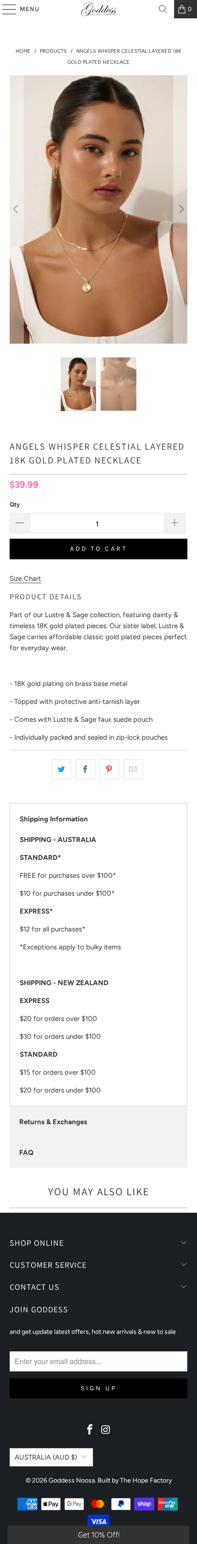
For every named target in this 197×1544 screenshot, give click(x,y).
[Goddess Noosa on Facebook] (90, 1430)
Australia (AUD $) (46, 1457)
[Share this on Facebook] (85, 769)
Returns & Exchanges (53, 1122)
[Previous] (16, 209)
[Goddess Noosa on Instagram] (106, 1430)
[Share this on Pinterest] (109, 769)
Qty (15, 504)
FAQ (26, 1152)
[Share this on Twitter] (61, 769)
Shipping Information (54, 819)
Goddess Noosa (72, 1480)
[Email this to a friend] (133, 769)
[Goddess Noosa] (98, 9)
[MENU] (5, 9)
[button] (98, 1535)
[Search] (163, 9)
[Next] (180, 209)
